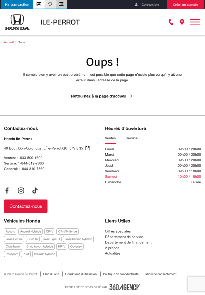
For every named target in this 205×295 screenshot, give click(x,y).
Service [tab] (132, 138)
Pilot (26, 254)
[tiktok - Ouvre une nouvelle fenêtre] (35, 191)
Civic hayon (14, 246)
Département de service (124, 237)
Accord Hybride (30, 231)
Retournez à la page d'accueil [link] (98, 96)
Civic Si (33, 239)
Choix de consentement (160, 274)
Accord (10, 231)
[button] (17, 4)
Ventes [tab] (110, 138)
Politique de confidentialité (120, 274)
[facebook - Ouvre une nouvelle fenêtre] (7, 191)
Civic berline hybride (78, 239)
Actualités (112, 253)
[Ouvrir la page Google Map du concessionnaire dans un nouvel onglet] (182, 22)
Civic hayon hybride (39, 246)
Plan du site (51, 274)
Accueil (9, 42)
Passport (12, 254)
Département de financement (128, 242)
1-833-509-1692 (29, 158)
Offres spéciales (118, 231)
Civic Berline (14, 239)
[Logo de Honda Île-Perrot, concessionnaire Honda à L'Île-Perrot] (42, 22)
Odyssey (76, 246)
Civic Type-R (51, 239)
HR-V (61, 246)
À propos (112, 248)
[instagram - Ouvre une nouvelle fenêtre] (21, 191)
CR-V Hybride (67, 231)
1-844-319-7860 (31, 163)
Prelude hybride (44, 254)
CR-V (49, 231)
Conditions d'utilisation (81, 274)
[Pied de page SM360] (125, 287)
